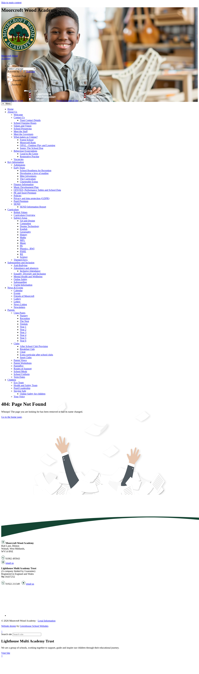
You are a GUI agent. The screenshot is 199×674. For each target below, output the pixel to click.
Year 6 (23, 340)
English (23, 229)
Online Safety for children (32, 393)
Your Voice (19, 396)
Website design (8, 626)
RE (21, 254)
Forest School (26, 139)
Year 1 (23, 326)
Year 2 (23, 329)
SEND (17, 204)
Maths (23, 237)
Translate (30, 71)
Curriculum (13, 209)
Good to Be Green (29, 153)
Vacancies (18, 159)
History (23, 234)
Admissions (19, 165)
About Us (12, 112)
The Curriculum (28, 179)
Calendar (18, 290)
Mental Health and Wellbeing (28, 276)
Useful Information (23, 285)
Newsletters (19, 307)
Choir (22, 352)
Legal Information (47, 620)
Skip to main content (11, 2)
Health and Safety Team (25, 385)
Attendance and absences (26, 268)
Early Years (19, 167)
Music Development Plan (26, 187)
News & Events (15, 287)
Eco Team (19, 382)
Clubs (16, 343)
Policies (17, 195)
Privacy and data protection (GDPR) (31, 198)
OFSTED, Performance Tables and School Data (37, 190)
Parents (11, 310)
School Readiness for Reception (35, 170)
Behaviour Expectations (25, 151)
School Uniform (22, 374)
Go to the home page (11, 417)
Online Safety (20, 279)
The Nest (24, 321)
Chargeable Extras (29, 181)
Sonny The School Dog (31, 148)
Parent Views (20, 360)
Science (24, 257)
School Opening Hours (25, 123)
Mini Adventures (28, 176)
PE (21, 246)
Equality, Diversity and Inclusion (30, 273)
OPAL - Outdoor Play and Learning (37, 145)
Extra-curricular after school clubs (36, 354)
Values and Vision (22, 126)
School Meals (20, 371)
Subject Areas (20, 218)
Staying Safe (20, 391)
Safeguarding (20, 282)
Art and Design (27, 220)
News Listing (20, 304)
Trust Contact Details (30, 120)
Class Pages (19, 312)
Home (10, 109)
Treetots (24, 324)
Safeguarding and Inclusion (20, 262)
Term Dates (19, 377)
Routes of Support (23, 368)
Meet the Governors (23, 134)
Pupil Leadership (22, 388)
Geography (25, 232)
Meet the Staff (21, 131)
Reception (25, 318)
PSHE (23, 251)
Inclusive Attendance (30, 271)
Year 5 (23, 338)
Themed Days (21, 259)
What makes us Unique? (26, 137)
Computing (25, 223)
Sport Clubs (26, 357)
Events (17, 293)
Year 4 (23, 335)
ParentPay (19, 366)
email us (10, 563)
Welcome (18, 114)
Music (23, 243)
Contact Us (19, 117)
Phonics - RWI (27, 248)
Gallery (17, 299)
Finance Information (24, 184)
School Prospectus (23, 128)
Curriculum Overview (24, 215)
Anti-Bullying (20, 265)
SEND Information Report (33, 206)
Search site (6, 634)
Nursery (24, 315)
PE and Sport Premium (25, 192)
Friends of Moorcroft (24, 296)
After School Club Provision (34, 346)
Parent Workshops (23, 363)
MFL (22, 240)
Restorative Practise (29, 156)
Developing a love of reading (34, 173)
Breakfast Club (27, 349)
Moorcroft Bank (28, 142)
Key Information (15, 162)
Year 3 (23, 332)
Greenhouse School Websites (34, 626)
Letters (17, 301)
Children (11, 379)
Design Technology (29, 226)
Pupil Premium (21, 201)
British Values (20, 212)
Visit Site (5, 653)
